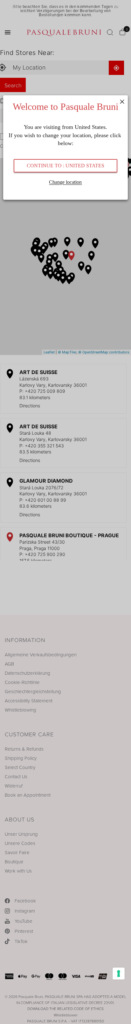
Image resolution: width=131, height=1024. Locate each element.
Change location (65, 182)
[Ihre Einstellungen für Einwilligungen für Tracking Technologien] (119, 973)
